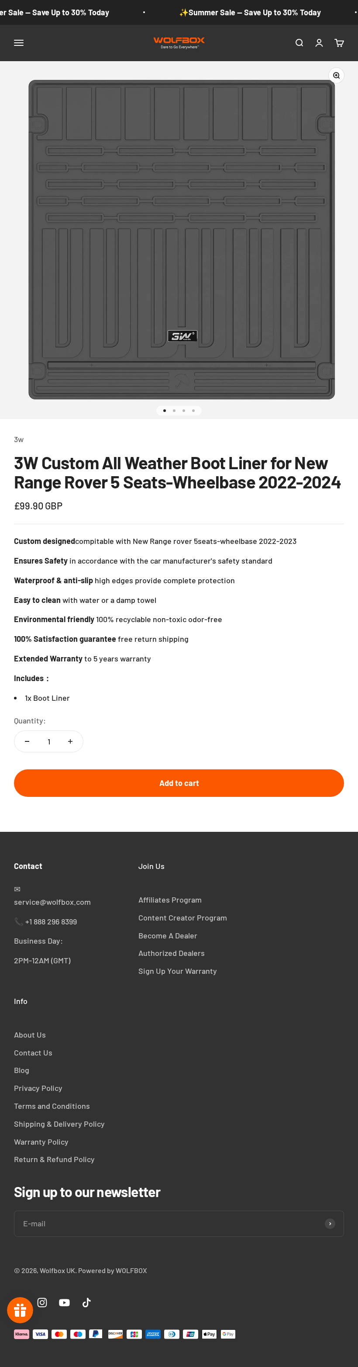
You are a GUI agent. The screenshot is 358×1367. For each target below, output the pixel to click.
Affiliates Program (170, 899)
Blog (21, 1070)
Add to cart (179, 783)
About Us (30, 1034)
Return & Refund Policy (54, 1159)
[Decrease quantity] (27, 741)
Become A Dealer (167, 935)
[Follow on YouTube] (64, 1302)
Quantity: (30, 720)
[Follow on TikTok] (87, 1302)
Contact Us (33, 1052)
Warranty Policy (41, 1141)
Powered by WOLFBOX (112, 1270)
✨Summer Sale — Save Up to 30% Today (250, 12)
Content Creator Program (182, 917)
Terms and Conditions (52, 1106)
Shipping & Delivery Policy (59, 1123)
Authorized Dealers (171, 953)
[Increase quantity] (70, 741)
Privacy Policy (38, 1088)
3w (19, 439)
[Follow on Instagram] (42, 1302)
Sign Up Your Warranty (177, 971)
